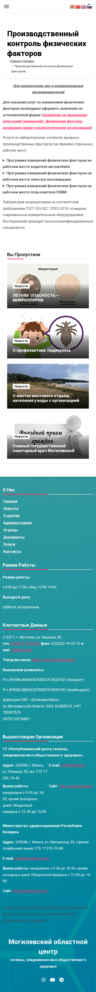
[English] (84, 6)
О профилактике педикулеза (42, 350)
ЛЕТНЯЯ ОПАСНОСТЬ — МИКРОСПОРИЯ (36, 298)
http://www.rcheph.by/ (76, 786)
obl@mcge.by (21, 650)
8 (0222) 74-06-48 (24, 643)
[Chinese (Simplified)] (78, 6)
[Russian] (90, 6)
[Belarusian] (72, 6)
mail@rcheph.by (73, 765)
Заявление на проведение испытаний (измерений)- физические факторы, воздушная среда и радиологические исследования (47, 121)
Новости (21, 286)
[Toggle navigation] (6, 6)
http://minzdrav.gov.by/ (30, 891)
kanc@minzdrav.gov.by (32, 858)
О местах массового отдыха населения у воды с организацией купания (46, 400)
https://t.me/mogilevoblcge (53, 660)
